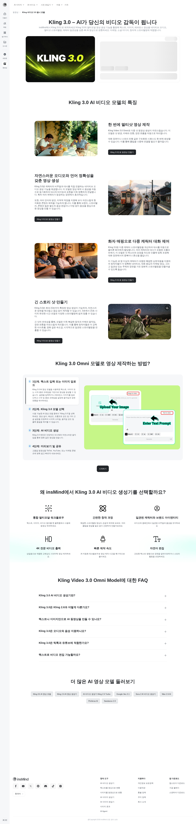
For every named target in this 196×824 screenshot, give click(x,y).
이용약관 (141, 788)
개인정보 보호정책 (145, 783)
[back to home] (4, 4)
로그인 (5, 820)
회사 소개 (142, 802)
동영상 (15, 12)
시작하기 (103, 469)
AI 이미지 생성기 (107, 797)
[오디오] (93, 124)
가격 (65, 5)
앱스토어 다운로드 (177, 783)
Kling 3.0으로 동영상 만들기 (122, 152)
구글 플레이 (174, 788)
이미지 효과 (105, 806)
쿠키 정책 (142, 797)
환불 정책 (142, 792)
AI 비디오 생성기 (107, 783)
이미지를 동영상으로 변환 (111, 792)
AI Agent (103, 811)
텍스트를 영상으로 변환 (110, 788)
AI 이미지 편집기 (107, 802)
